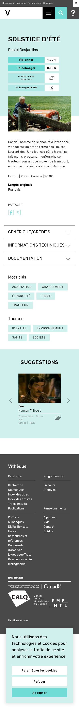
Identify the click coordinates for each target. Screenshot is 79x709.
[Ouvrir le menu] (49, 13)
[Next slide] (68, 400)
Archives (50, 490)
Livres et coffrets (19, 554)
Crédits (48, 531)
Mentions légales (18, 620)
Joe (21, 406)
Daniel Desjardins (23, 50)
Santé (17, 337)
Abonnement (19, 3)
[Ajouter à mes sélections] (58, 417)
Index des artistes (20, 499)
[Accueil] (21, 13)
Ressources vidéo (20, 559)
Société (39, 337)
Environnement (50, 328)
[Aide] (73, 13)
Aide (46, 522)
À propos (49, 517)
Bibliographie (17, 564)
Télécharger (31, 68)
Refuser (39, 681)
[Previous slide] (10, 400)
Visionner (32, 60)
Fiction (13, 176)
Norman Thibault (29, 410)
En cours (49, 485)
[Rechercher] (61, 13)
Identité (19, 328)
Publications (16, 508)
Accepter (39, 693)
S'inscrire (48, 3)
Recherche (15, 485)
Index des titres (18, 494)
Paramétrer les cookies (39, 670)
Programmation (54, 476)
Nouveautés (16, 490)
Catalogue (15, 476)
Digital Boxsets (18, 527)
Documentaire (25, 416)
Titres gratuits (17, 504)
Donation (7, 3)
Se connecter (35, 3)
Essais (12, 531)
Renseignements (55, 508)
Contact (49, 527)
